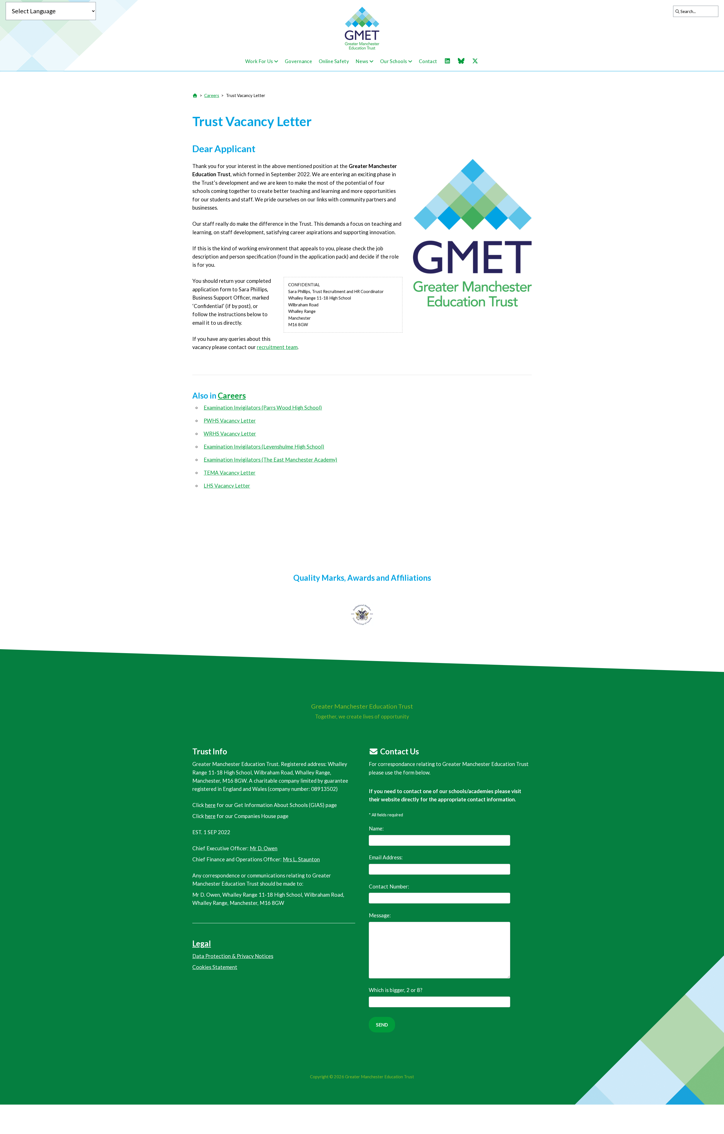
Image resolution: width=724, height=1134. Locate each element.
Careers (211, 95)
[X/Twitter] (478, 61)
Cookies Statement (214, 967)
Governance (298, 61)
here (210, 805)
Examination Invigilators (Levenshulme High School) (264, 447)
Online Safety (334, 61)
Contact (428, 61)
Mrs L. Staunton (301, 859)
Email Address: (386, 857)
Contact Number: (389, 886)
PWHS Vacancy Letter (230, 421)
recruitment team (277, 347)
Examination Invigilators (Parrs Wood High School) (263, 407)
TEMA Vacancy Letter (229, 473)
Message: (380, 915)
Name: (376, 828)
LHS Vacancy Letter (227, 486)
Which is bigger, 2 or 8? (395, 990)
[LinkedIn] (450, 61)
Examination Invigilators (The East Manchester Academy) (270, 460)
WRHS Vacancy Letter (230, 434)
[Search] (675, 11)
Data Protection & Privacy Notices (232, 956)
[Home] (194, 95)
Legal (201, 943)
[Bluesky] (464, 61)
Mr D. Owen (263, 848)
